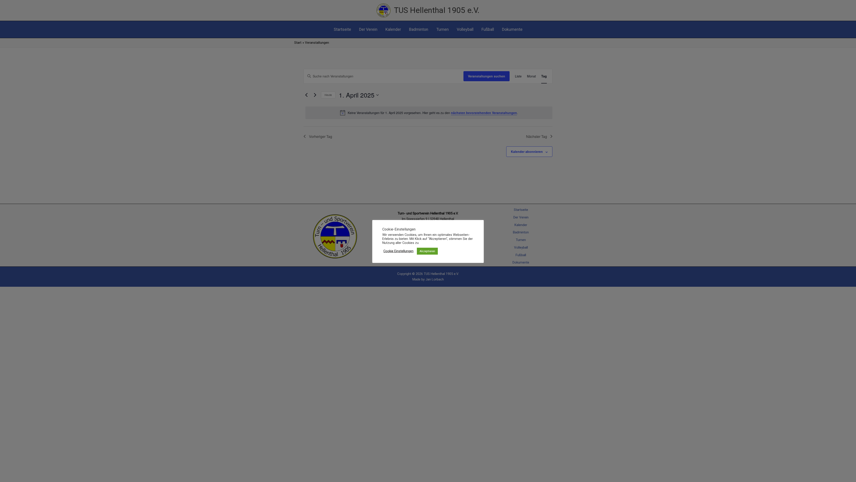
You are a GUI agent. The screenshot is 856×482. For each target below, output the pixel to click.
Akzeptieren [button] (427, 251)
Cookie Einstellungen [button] (398, 251)
